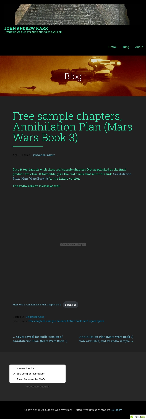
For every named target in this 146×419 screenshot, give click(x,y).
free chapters (36, 321)
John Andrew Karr (26, 28)
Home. (112, 47)
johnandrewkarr (44, 155)
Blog (126, 47)
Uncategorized (35, 316)
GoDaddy (116, 410)
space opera (96, 321)
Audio (139, 47)
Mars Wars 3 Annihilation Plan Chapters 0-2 (37, 304)
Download (70, 304)
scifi (85, 321)
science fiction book (69, 321)
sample (51, 321)
